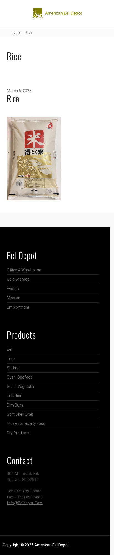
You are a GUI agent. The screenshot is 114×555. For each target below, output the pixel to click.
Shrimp (13, 368)
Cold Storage (18, 279)
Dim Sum (15, 405)
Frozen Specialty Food (26, 423)
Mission (13, 298)
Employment (18, 307)
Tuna (11, 359)
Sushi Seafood (20, 377)
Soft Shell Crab (20, 414)
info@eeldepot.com (25, 503)
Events (13, 288)
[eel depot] (57, 13)
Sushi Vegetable (21, 386)
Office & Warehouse (24, 270)
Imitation (14, 395)
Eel (9, 349)
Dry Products (18, 433)
